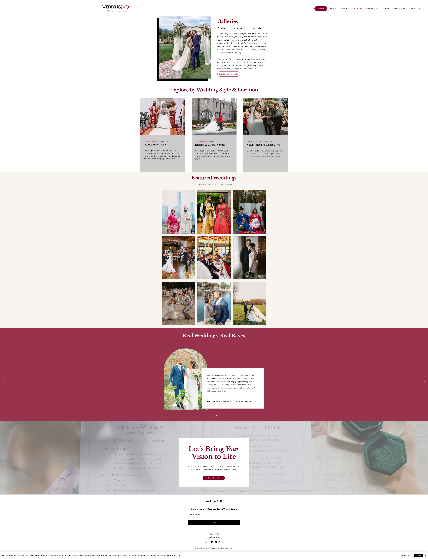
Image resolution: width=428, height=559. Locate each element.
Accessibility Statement (224, 548)
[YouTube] (212, 542)
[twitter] (219, 542)
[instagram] (206, 542)
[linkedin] (222, 542)
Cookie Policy (210, 548)
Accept (418, 555)
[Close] (425, 555)
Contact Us (214, 534)
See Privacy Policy (173, 555)
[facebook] (209, 542)
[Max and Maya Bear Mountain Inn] (214, 415)
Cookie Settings (405, 555)
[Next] (422, 381)
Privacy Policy (199, 548)
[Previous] (6, 381)
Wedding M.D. (214, 501)
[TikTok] (216, 542)
